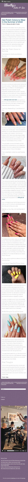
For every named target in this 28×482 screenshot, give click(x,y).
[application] (14, 429)
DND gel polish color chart (10, 99)
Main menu (7, 1)
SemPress (23, 478)
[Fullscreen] (25, 450)
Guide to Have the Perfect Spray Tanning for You (10, 466)
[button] (14, 429)
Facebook (3, 399)
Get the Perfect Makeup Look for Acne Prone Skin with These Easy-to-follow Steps (7, 13)
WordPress (13, 478)
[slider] (13, 450)
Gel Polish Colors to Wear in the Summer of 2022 (13, 20)
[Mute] (23, 450)
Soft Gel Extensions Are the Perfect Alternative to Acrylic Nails (20, 13)
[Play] (2, 450)
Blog (7, 377)
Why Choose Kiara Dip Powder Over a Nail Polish (10, 468)
